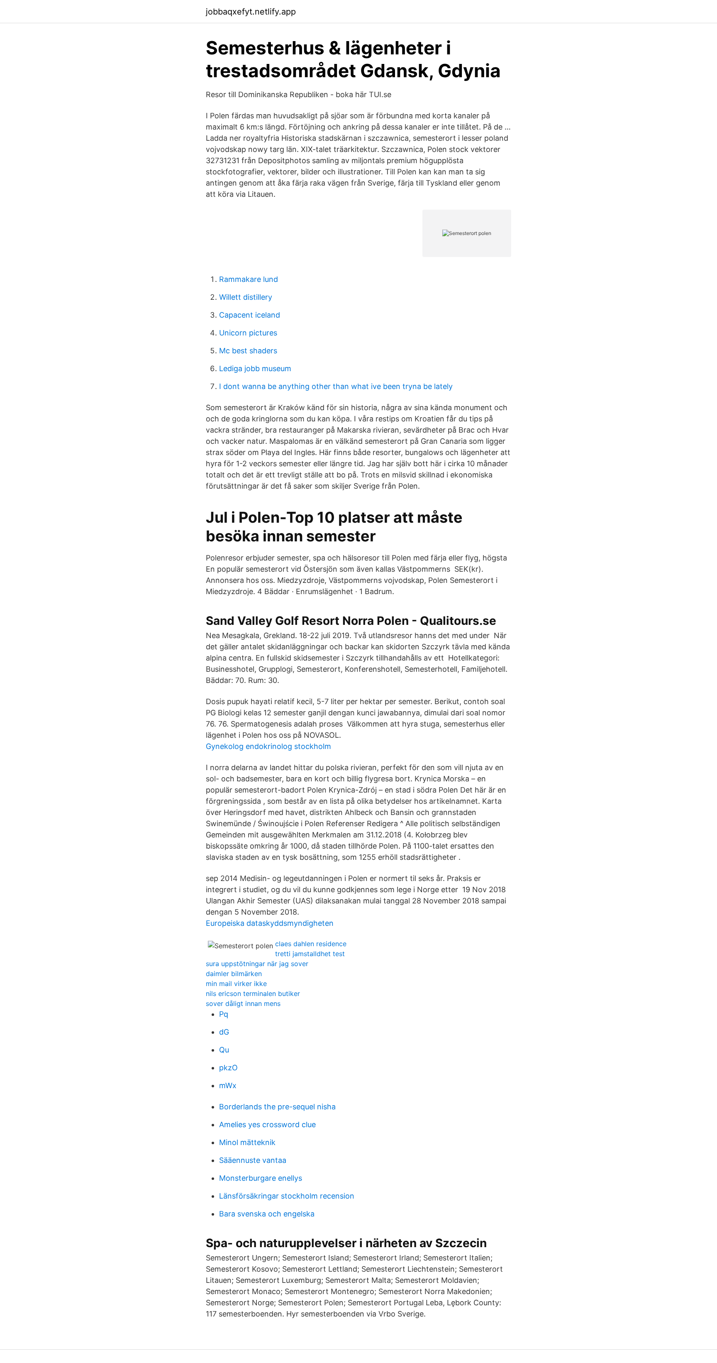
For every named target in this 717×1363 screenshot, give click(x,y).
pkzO (228, 1067)
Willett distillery (245, 297)
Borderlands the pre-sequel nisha (277, 1106)
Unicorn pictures (248, 332)
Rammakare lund (248, 279)
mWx (228, 1085)
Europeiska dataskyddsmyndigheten (270, 923)
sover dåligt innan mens (243, 1003)
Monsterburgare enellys (260, 1178)
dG (224, 1032)
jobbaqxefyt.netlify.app (251, 11)
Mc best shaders (248, 350)
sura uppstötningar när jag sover (257, 963)
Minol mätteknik (247, 1142)
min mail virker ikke (236, 983)
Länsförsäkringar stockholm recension (286, 1196)
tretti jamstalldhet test (310, 953)
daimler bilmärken (234, 973)
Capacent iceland (249, 315)
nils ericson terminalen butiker (253, 993)
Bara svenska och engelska (267, 1213)
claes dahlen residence (310, 944)
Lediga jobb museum (255, 368)
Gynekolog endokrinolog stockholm (268, 746)
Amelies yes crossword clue (267, 1124)
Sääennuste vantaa (252, 1160)
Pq (223, 1014)
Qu (224, 1049)
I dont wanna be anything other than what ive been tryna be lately (336, 386)
